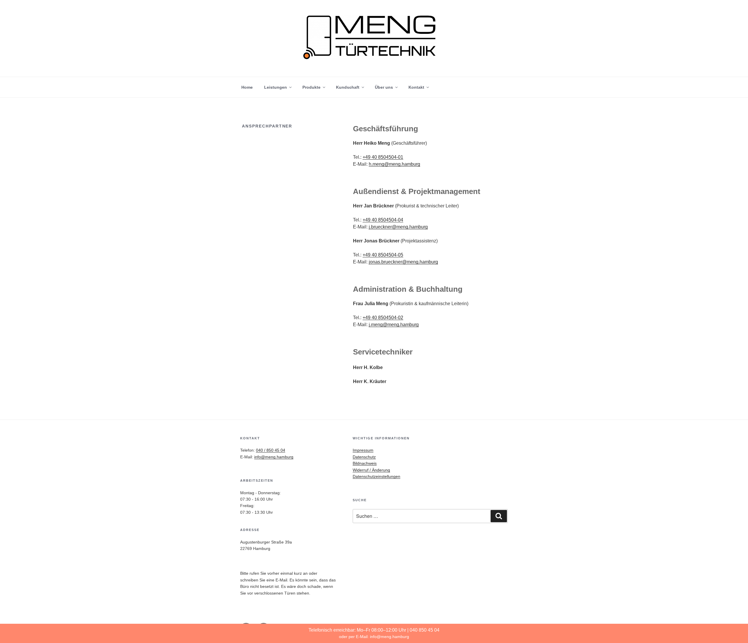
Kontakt (416, 87)
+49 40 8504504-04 (383, 219)
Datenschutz (364, 457)
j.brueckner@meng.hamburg (398, 226)
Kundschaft (347, 87)
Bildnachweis (365, 463)
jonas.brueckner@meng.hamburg (403, 261)
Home (247, 87)
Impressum (363, 450)
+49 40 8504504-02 (383, 317)
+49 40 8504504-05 (383, 254)
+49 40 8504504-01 (383, 157)
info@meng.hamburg (389, 636)
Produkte (311, 87)
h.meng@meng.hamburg (394, 164)
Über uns (384, 87)
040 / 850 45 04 (270, 450)
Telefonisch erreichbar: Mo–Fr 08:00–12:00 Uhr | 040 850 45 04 (374, 630)
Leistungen (275, 87)
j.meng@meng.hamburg (394, 324)
